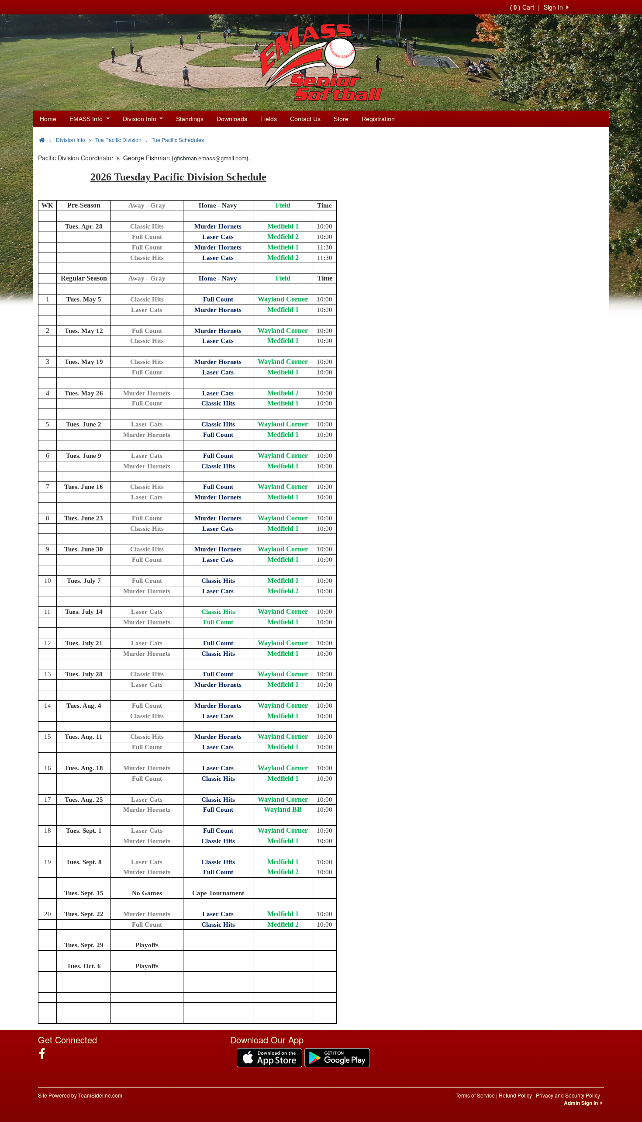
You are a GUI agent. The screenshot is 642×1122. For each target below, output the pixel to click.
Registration (378, 118)
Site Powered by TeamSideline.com (80, 1095)
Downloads (232, 118)
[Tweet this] (582, 139)
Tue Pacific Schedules (178, 139)
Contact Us (305, 118)
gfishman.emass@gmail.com (210, 158)
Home (48, 118)
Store (341, 118)
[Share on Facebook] (566, 139)
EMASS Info (86, 118)
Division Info (140, 118)
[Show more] (596, 139)
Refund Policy (515, 1095)
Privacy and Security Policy (568, 1095)
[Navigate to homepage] (42, 139)
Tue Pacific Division (118, 139)
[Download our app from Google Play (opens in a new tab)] (337, 1057)
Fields (268, 118)
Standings (190, 118)
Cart (522, 7)
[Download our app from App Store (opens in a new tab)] (269, 1057)
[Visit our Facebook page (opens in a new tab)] (45, 1053)
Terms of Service (475, 1095)
